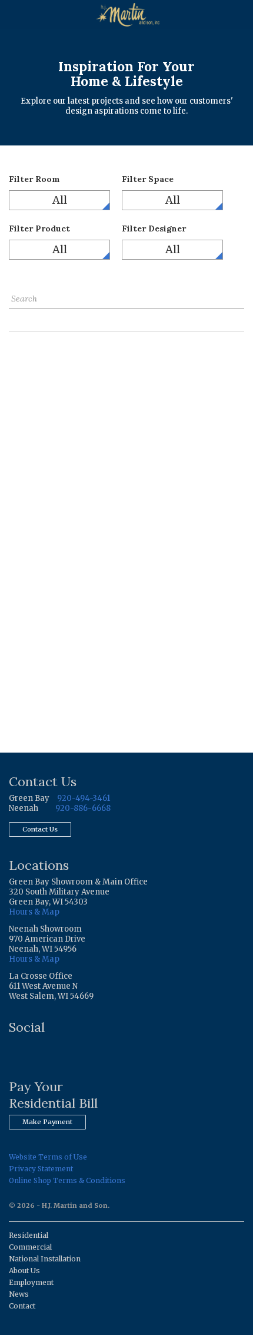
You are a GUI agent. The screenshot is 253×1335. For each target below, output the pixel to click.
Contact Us (40, 829)
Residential (28, 1235)
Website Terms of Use (48, 1156)
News (19, 1294)
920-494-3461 (83, 798)
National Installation (45, 1258)
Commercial (30, 1247)
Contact (22, 1305)
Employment (31, 1282)
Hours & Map (34, 912)
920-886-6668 (83, 808)
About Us (24, 1270)
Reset (20, 318)
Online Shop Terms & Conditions (67, 1180)
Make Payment (47, 1122)
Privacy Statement (41, 1168)
